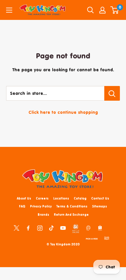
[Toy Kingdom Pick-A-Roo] (92, 238)
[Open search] (90, 10)
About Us (24, 198)
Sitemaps (99, 206)
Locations (61, 198)
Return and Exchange (71, 214)
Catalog (80, 198)
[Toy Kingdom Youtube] (63, 228)
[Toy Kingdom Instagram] (40, 228)
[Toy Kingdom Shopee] (100, 228)
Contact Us (100, 198)
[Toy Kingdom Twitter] (16, 228)
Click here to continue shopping (63, 112)
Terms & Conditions (71, 206)
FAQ (22, 206)
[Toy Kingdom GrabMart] (106, 238)
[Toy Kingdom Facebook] (28, 228)
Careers (42, 198)
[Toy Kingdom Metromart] (88, 228)
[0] (115, 10)
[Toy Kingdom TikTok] (51, 228)
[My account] (102, 10)
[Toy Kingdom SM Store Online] (76, 228)
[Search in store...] (112, 93)
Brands (43, 214)
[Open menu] (9, 10)
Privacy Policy (41, 206)
